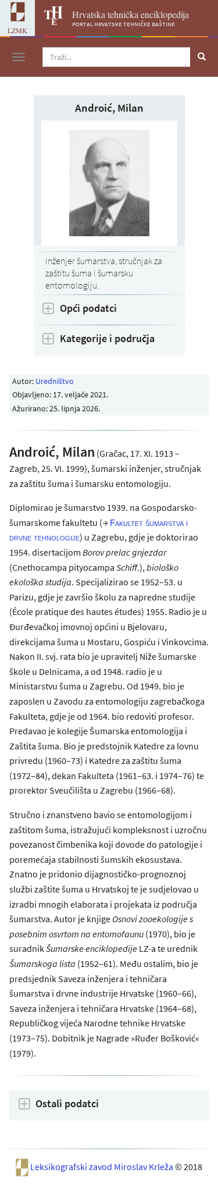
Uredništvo (54, 381)
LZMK (17, 30)
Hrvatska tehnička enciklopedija (130, 14)
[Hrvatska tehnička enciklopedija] (49, 21)
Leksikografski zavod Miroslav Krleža (102, 1166)
